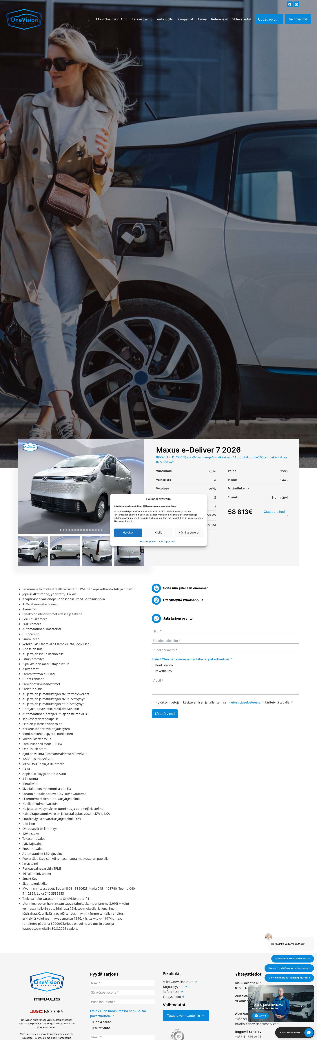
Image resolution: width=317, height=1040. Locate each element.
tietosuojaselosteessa (245, 702)
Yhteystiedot (241, 19)
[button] (33, 551)
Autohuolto (165, 19)
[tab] (60, 530)
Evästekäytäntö (148, 541)
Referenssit (219, 19)
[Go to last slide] (19, 551)
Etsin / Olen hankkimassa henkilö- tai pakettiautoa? (190, 659)
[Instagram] (296, 4)
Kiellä (158, 532)
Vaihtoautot (298, 19)
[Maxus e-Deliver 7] (81, 486)
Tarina (202, 19)
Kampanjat (185, 19)
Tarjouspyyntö (142, 19)
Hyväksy (128, 532)
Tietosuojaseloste (166, 541)
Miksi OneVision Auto (111, 19)
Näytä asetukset (188, 532)
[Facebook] (290, 4)
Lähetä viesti (165, 714)
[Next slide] (142, 551)
